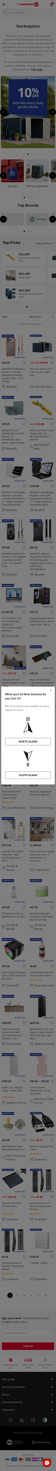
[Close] (51, 690)
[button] (47, 1462)
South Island (28, 775)
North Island (28, 741)
